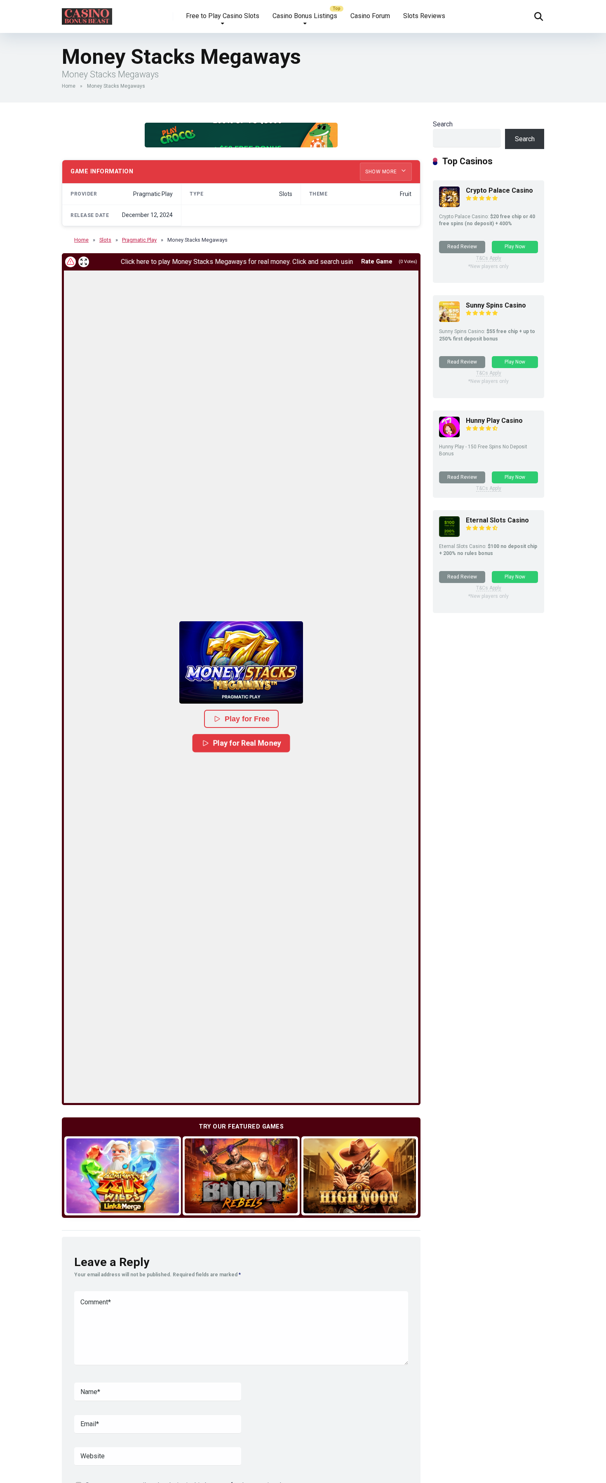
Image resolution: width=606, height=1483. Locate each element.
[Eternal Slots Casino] (449, 535)
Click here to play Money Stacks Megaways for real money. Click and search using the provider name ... (236, 262)
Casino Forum (370, 16)
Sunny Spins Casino (496, 305)
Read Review (462, 246)
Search (443, 124)
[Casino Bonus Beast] (87, 13)
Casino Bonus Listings (304, 16)
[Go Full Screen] (83, 261)
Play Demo (122, 1176)
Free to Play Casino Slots (222, 16)
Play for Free (247, 719)
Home (68, 86)
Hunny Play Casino (494, 420)
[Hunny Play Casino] (449, 435)
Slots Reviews (424, 16)
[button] (241, 662)
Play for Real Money (247, 742)
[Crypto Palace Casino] (449, 205)
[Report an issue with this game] (70, 261)
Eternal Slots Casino (497, 520)
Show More (381, 172)
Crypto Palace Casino (499, 190)
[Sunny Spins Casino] (449, 320)
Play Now (515, 246)
